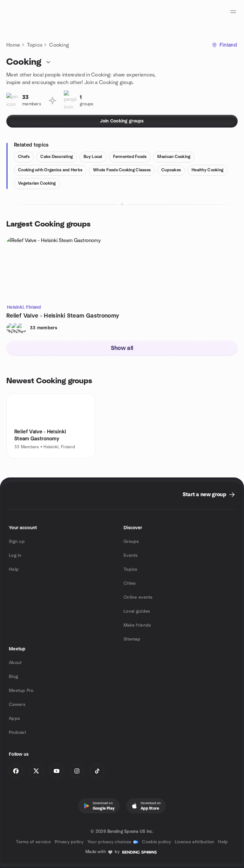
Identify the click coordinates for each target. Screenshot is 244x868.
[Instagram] (77, 771)
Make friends (137, 625)
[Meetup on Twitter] (36, 771)
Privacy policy (69, 842)
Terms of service (33, 842)
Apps (14, 718)
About (15, 663)
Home (13, 45)
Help (14, 569)
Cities (130, 583)
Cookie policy (156, 842)
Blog (13, 676)
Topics (34, 45)
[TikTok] (97, 771)
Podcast (17, 732)
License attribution (194, 842)
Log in (15, 555)
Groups (131, 541)
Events (131, 555)
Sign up (17, 541)
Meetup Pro (21, 690)
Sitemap (132, 639)
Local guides (137, 611)
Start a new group (204, 494)
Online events (138, 597)
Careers (17, 704)
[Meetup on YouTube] (57, 771)
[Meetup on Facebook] (16, 771)
